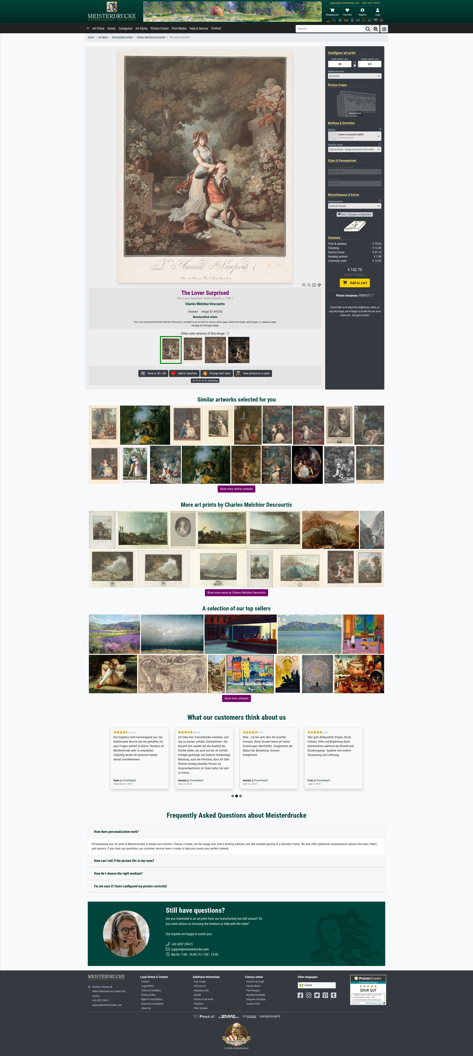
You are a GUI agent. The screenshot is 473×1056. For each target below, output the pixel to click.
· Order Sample (200, 1008)
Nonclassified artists (122, 37)
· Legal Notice (147, 986)
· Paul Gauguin (252, 990)
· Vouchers (198, 1003)
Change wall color (219, 373)
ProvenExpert (132, 780)
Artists (111, 28)
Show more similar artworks (236, 489)
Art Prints (98, 28)
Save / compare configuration (356, 214)
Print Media (179, 28)
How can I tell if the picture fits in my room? (124, 861)
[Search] (368, 29)
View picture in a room (255, 373)
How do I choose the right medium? (118, 873)
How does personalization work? (116, 832)
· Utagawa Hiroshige (255, 999)
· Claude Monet (253, 986)
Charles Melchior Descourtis (151, 37)
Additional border (336, 71)
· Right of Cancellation (151, 999)
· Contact (144, 981)
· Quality (197, 994)
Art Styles (141, 28)
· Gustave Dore (252, 1003)
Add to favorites (186, 373)
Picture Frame (160, 28)
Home (91, 37)
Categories (125, 28)
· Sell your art (199, 986)
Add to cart (357, 283)
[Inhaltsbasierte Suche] (376, 29)
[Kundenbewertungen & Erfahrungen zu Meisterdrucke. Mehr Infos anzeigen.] (368, 989)
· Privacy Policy (147, 994)
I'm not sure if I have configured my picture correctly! (130, 886)
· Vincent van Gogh (254, 981)
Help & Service (199, 28)
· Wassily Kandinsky (255, 994)
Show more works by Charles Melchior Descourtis (236, 592)
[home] (88, 28)
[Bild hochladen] (384, 29)
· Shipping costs (201, 990)
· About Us (145, 1008)
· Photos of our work (203, 999)
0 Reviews (212, 380)
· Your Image (199, 981)
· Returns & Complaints (151, 1003)
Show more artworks (236, 698)
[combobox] (355, 76)
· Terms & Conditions (150, 990)
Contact (216, 28)
